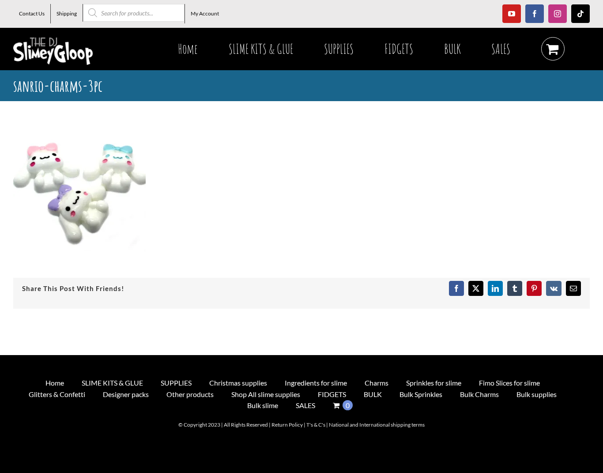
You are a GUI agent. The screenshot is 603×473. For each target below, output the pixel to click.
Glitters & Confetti (57, 394)
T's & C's (315, 424)
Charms (376, 382)
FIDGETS (332, 394)
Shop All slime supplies (265, 394)
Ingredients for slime (316, 382)
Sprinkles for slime (433, 382)
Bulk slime (262, 405)
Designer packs (126, 394)
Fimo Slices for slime (509, 382)
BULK (373, 394)
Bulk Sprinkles (420, 394)
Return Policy (287, 424)
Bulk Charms (479, 394)
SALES (305, 405)
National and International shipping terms (377, 424)
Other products (190, 394)
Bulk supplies (536, 394)
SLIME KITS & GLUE (112, 382)
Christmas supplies (238, 382)
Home (54, 382)
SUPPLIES (176, 382)
